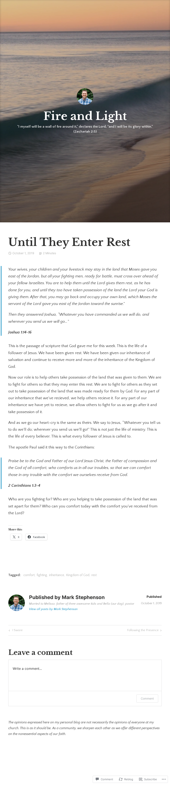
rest (94, 575)
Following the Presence (143, 631)
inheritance (56, 575)
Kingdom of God (77, 575)
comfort (29, 575)
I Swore (15, 631)
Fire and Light (85, 116)
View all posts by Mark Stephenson (53, 609)
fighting (42, 575)
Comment (147, 698)
